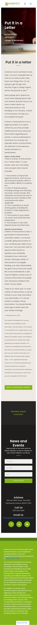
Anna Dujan (12, 34)
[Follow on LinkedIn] (19, 524)
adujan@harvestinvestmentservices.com (18, 518)
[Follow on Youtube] (27, 524)
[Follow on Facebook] (11, 524)
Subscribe (18, 481)
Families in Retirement (14, 40)
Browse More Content (18, 413)
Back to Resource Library (18, 387)
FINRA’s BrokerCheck (13, 558)
